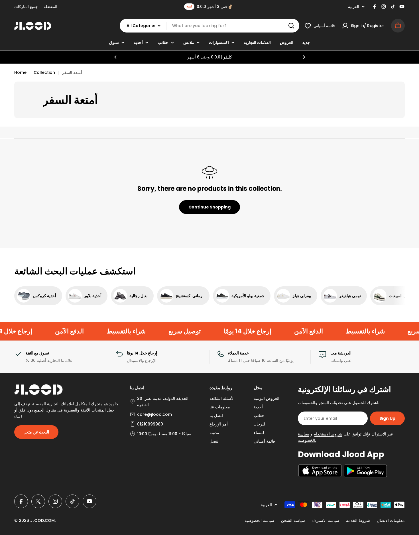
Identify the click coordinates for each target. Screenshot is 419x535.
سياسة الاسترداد (325, 520)
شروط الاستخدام (328, 434)
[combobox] (209, 26)
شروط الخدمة (358, 520)
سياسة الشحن (293, 520)
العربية (353, 7)
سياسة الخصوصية (259, 520)
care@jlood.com (154, 414)
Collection (44, 72)
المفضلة (50, 6)
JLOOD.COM (42, 520)
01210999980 (150, 424)
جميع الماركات (26, 6)
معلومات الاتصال (391, 520)
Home (20, 72)
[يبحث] (291, 25)
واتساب (336, 360)
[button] (115, 57)
